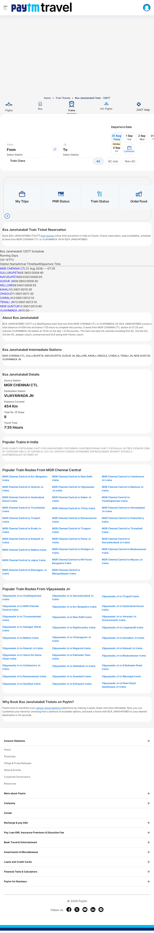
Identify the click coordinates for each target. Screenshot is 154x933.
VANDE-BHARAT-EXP (113, 451)
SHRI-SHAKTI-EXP (13, 448)
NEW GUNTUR (9, 306)
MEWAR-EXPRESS (90, 451)
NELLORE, (82, 355)
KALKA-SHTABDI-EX (26, 454)
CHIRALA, (114, 355)
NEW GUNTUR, (142, 355)
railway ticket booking (48, 707)
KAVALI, (92, 355)
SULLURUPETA (10, 272)
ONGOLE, (102, 355)
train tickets (47, 235)
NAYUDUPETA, (53, 355)
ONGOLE (6, 293)
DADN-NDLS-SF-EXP (23, 451)
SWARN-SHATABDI (80, 448)
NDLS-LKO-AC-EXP (47, 451)
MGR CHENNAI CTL (13, 268)
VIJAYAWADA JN (11, 310)
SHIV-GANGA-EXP (69, 451)
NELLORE (6, 285)
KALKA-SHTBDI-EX (125, 448)
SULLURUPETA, (35, 355)
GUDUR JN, (69, 355)
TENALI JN (7, 302)
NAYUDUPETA (9, 277)
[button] (129, 149)
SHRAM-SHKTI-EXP (35, 448)
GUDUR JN (7, 281)
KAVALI (4, 289)
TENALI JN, (127, 355)
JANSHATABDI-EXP (58, 448)
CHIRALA (6, 297)
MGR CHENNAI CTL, (14, 355)
